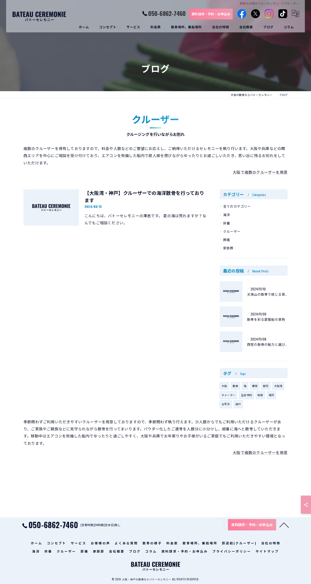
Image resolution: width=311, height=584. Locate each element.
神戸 (238, 404)
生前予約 (246, 395)
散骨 (235, 386)
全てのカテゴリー (237, 206)
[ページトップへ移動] (284, 524)
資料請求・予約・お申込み (210, 13)
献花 (265, 386)
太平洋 (226, 404)
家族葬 (228, 247)
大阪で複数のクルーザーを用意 (260, 172)
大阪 (224, 386)
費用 (254, 386)
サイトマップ (267, 551)
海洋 (226, 214)
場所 (271, 395)
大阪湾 (278, 386)
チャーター (228, 395)
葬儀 (226, 239)
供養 (226, 223)
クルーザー (231, 231)
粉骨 (260, 395)
